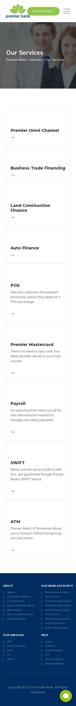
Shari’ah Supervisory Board (20, 614)
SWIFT (18, 462)
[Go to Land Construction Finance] (13, 217)
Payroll (18, 403)
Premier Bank (43, 687)
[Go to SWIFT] (13, 491)
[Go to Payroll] (13, 432)
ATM (15, 521)
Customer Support (53, 650)
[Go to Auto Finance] (13, 255)
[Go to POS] (13, 314)
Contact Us (50, 646)
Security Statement (54, 663)
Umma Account (52, 614)
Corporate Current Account (58, 605)
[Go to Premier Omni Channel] (13, 137)
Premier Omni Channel (35, 130)
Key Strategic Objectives (19, 596)
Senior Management (16, 618)
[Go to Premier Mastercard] (13, 373)
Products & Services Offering (20, 605)
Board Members (14, 610)
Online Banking (42, 11)
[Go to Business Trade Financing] (13, 175)
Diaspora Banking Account (58, 601)
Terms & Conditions (54, 659)
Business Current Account (57, 610)
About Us (11, 592)
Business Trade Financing (38, 168)
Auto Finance (25, 248)
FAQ (47, 654)
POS (15, 285)
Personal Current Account (57, 592)
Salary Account (52, 596)
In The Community (16, 601)
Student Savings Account (57, 627)
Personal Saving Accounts (57, 618)
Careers (48, 641)
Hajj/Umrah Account (55, 623)
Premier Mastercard (32, 344)
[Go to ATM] (13, 550)
